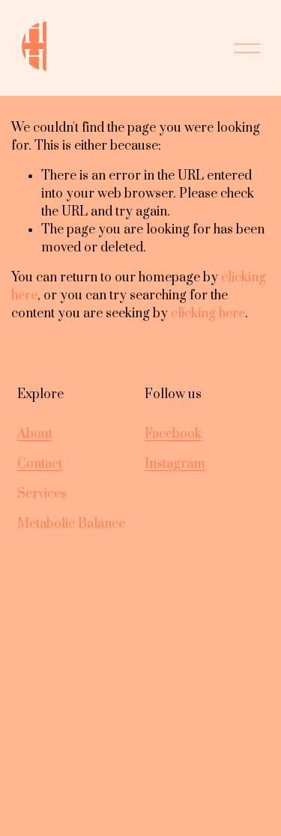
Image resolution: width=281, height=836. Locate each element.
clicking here (208, 313)
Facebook (173, 434)
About (34, 434)
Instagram (175, 464)
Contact (39, 464)
